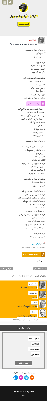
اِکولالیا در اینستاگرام (33, 104)
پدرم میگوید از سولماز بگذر (28, 287)
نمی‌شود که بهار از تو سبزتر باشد (23, 44)
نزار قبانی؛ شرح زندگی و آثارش (27, 306)
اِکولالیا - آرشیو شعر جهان (23, 16)
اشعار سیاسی (34, 349)
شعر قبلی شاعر (7, 268)
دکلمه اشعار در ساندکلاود (31, 254)
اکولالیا (43, 244)
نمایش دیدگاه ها (24, 328)
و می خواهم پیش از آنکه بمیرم (27, 315)
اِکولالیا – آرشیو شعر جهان (21, 391)
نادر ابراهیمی (32, 40)
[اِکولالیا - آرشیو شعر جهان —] (24, 8)
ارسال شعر (23, 363)
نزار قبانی (34, 302)
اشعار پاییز (35, 354)
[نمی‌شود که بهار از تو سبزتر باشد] (41, 41)
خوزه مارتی (34, 312)
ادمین (30, 319)
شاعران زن (35, 344)
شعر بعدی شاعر (39, 268)
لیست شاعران (24, 24)
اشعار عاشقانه (34, 339)
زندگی (35, 296)
